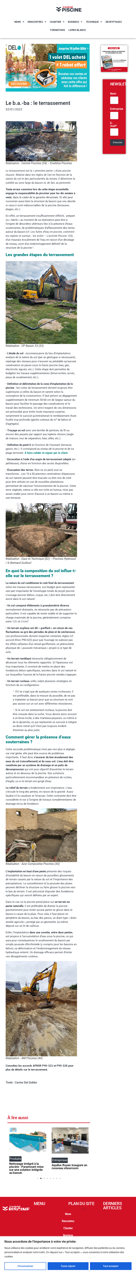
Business (73, 21)
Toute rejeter (68, 1266)
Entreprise (116, 109)
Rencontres (35, 21)
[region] (68, 1254)
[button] (9, 1149)
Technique (92, 21)
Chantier (55, 21)
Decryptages (114, 21)
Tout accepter (110, 1266)
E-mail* (113, 124)
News (17, 21)
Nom (113, 93)
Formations (57, 30)
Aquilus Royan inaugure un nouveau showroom (28, 1166)
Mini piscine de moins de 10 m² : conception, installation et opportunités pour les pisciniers (71, 1168)
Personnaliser (25, 1266)
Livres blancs (77, 30)
